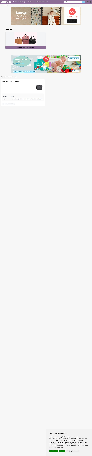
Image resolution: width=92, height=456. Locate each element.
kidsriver (6, 5)
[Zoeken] (83, 2)
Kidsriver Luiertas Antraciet (10, 82)
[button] (89, 2)
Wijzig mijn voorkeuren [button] (72, 451)
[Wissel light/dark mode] (91, 2)
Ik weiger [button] (62, 451)
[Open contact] (88, 2)
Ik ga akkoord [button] (54, 451)
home (2, 5)
